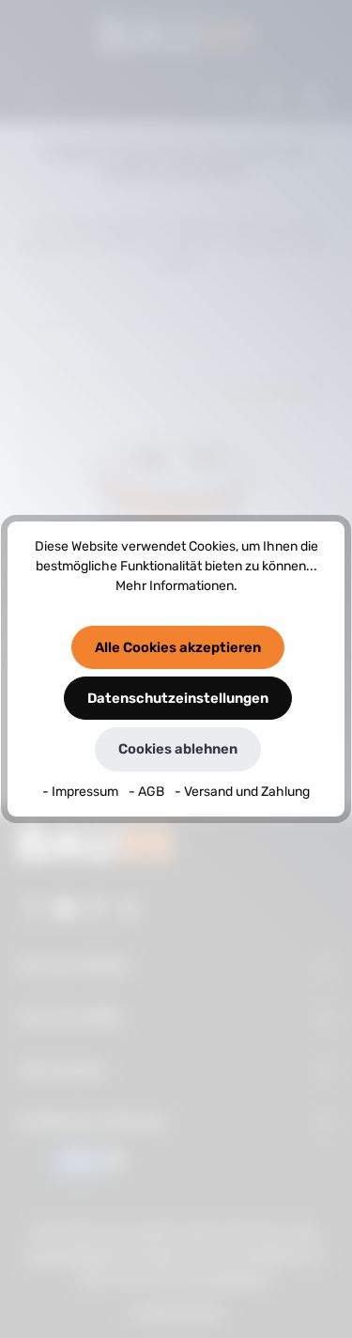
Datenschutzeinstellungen (177, 698)
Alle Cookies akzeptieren (178, 647)
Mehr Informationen (174, 586)
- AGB (148, 792)
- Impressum (81, 792)
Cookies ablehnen (177, 748)
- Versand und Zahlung (242, 792)
